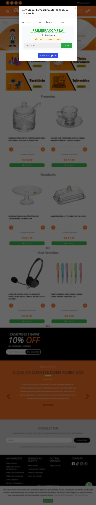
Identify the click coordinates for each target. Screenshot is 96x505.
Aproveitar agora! (48, 55)
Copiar (66, 45)
